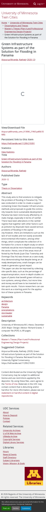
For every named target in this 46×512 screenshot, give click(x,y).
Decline (16, 508)
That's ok (6, 508)
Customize (26, 508)
